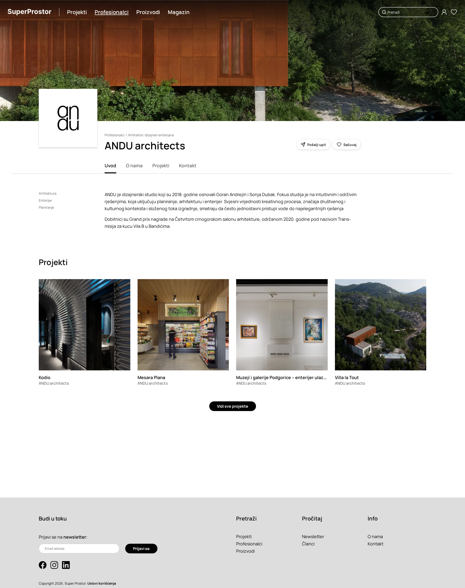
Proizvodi (148, 12)
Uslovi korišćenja (101, 583)
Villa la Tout (347, 377)
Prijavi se (141, 548)
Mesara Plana (151, 377)
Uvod (110, 165)
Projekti (77, 12)
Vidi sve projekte (232, 406)
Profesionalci (112, 12)
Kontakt (187, 165)
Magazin (179, 12)
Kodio (44, 377)
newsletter (74, 537)
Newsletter (313, 536)
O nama (134, 165)
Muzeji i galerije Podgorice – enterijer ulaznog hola (288, 377)
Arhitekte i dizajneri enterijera (151, 135)
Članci (308, 544)
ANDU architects (54, 383)
